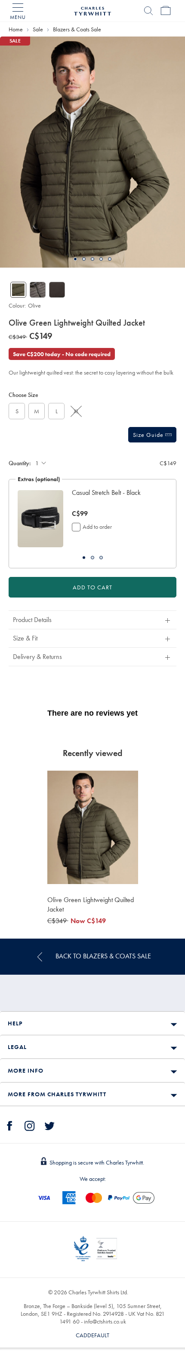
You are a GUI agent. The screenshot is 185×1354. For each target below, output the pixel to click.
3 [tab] (92, 259)
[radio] (17, 411)
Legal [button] (17, 1047)
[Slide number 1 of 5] (92, 152)
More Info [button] (25, 1070)
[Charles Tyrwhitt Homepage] (92, 10)
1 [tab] (75, 259)
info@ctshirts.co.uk (105, 1321)
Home (16, 29)
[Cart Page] (165, 10)
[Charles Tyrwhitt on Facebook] (10, 1124)
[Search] (148, 10)
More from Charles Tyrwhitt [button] (57, 1094)
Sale (38, 29)
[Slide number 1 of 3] (40, 518)
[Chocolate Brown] (57, 289)
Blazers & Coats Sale (77, 29)
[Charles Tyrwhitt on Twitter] (49, 1124)
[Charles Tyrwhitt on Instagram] (30, 1124)
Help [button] (15, 1023)
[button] (115, 497)
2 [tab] (84, 259)
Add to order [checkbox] (97, 527)
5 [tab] (109, 259)
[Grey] (37, 289)
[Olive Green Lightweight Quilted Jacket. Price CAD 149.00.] (92, 827)
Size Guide (149, 435)
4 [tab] (101, 259)
